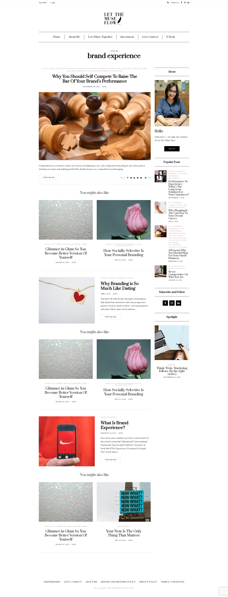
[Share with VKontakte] (141, 178)
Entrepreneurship (176, 207)
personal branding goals (79, 71)
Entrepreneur (174, 231)
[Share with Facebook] (127, 178)
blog (170, 203)
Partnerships (52, 582)
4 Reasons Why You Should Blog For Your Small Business (178, 254)
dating (130, 278)
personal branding (72, 244)
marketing (127, 69)
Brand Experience (176, 171)
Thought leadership (177, 247)
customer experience (165, 367)
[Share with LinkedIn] (134, 178)
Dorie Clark (181, 205)
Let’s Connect (150, 37)
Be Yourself (174, 266)
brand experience (109, 278)
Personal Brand (139, 69)
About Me (43, 3)
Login (53, 3)
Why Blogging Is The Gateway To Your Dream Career (178, 214)
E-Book (170, 37)
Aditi (104, 87)
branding (93, 69)
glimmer (59, 244)
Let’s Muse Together (100, 37)
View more (49, 177)
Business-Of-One (106, 69)
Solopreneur (174, 245)
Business (178, 203)
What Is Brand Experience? (114, 425)
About (171, 149)
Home (56, 37)
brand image (82, 69)
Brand (58, 69)
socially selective (123, 246)
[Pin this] (137, 178)
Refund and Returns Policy (118, 582)
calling (117, 69)
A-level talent (48, 69)
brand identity (69, 69)
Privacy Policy (148, 582)
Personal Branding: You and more (107, 71)
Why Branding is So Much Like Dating (120, 286)
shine (84, 244)
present (126, 526)
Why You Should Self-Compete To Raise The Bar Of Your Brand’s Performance (94, 79)
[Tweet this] (131, 178)
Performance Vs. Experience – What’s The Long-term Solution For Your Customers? (178, 188)
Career (171, 205)
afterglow (49, 244)
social (138, 244)
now (119, 526)
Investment (127, 37)
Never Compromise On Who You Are (178, 275)
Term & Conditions (172, 582)
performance (174, 178)
